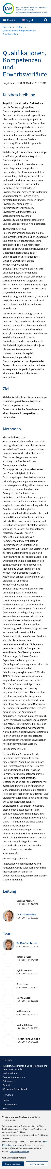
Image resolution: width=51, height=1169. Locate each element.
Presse (6, 1100)
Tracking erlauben (13, 1164)
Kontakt (6, 1108)
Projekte (7, 1085)
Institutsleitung (10, 1073)
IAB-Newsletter (10, 1104)
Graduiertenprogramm (14, 1077)
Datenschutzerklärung (19, 1151)
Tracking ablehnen (36, 1164)
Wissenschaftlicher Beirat (15, 1089)
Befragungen (9, 1081)
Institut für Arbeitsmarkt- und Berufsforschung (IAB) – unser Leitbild (25, 1067)
